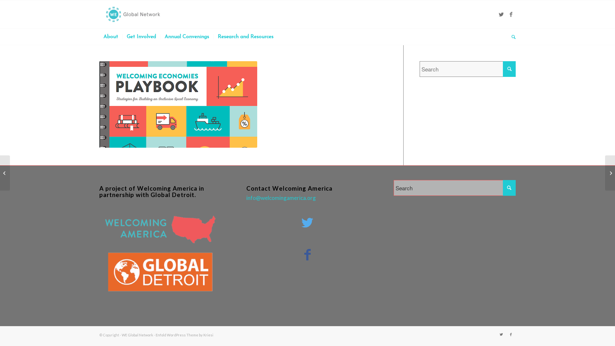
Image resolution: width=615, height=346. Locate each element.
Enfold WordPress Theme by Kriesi (184, 335)
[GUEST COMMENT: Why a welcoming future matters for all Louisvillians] (5, 173)
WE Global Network (137, 335)
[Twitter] (501, 14)
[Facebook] (511, 14)
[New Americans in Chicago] (610, 173)
